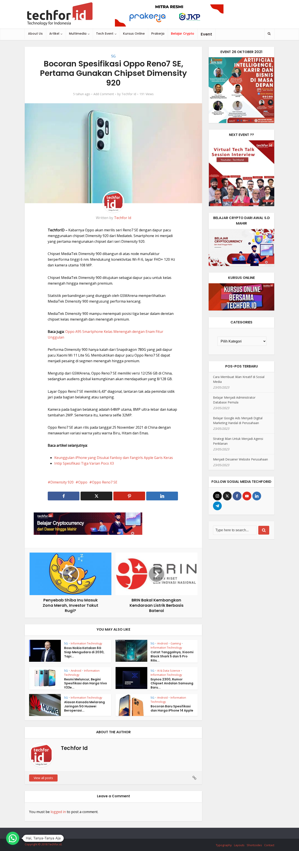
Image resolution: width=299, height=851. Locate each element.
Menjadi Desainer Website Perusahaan (240, 459)
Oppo (82, 482)
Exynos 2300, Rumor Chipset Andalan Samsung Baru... (172, 683)
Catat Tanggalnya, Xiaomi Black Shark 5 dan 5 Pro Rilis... (172, 656)
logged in (58, 811)
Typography (224, 845)
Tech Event (104, 33)
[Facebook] (237, 496)
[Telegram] (217, 505)
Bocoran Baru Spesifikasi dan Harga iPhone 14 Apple (172, 708)
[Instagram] (217, 496)
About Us (35, 33)
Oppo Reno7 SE (104, 482)
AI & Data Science (168, 671)
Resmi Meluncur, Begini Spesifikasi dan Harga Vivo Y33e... (85, 683)
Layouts (239, 845)
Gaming (176, 643)
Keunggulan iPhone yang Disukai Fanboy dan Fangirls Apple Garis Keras (113, 457)
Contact (269, 845)
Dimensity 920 (62, 482)
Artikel (54, 33)
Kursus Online (134, 33)
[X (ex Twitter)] (227, 496)
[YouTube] (247, 496)
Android (162, 643)
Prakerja (157, 33)
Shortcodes (254, 845)
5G (113, 56)
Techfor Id (128, 94)
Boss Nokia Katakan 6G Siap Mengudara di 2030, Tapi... (84, 652)
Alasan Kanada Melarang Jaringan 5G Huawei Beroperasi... (84, 706)
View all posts (43, 778)
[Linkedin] (256, 496)
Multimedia (77, 33)
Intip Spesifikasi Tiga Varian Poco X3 (84, 463)
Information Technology (86, 643)
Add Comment (103, 94)
